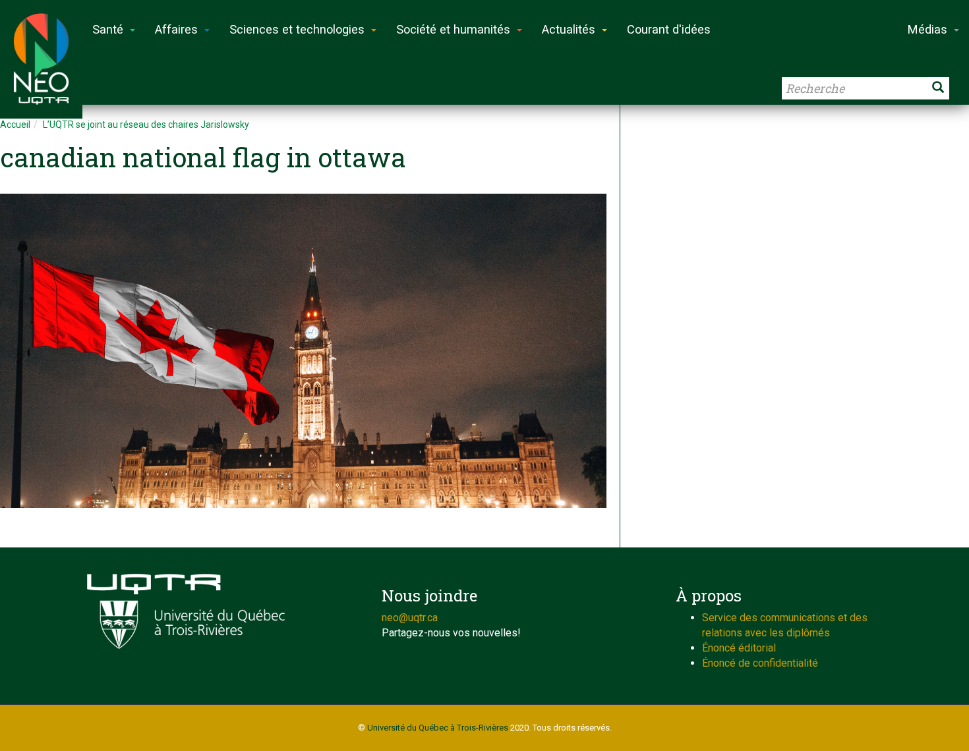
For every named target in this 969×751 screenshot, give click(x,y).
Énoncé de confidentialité (760, 663)
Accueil (15, 124)
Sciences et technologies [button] (297, 29)
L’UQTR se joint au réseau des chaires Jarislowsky (146, 124)
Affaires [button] (176, 29)
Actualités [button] (568, 29)
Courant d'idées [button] (669, 29)
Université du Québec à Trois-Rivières (437, 728)
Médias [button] (927, 29)
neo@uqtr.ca (410, 617)
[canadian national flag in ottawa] (303, 351)
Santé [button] (107, 29)
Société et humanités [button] (453, 29)
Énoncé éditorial (739, 648)
